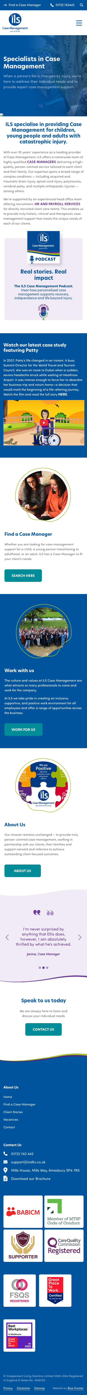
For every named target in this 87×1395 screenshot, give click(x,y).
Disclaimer (23, 1388)
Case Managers (41, 162)
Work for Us (23, 729)
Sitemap (39, 1388)
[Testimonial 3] (47, 967)
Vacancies (10, 1119)
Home (7, 1097)
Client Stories (13, 1112)
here (62, 394)
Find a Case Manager (25, 5)
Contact (9, 1127)
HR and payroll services (57, 204)
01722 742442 (65, 5)
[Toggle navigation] (79, 23)
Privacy (8, 1388)
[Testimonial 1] (40, 967)
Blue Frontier (76, 1388)
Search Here (23, 575)
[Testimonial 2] (43, 967)
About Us (22, 871)
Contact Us (43, 1029)
